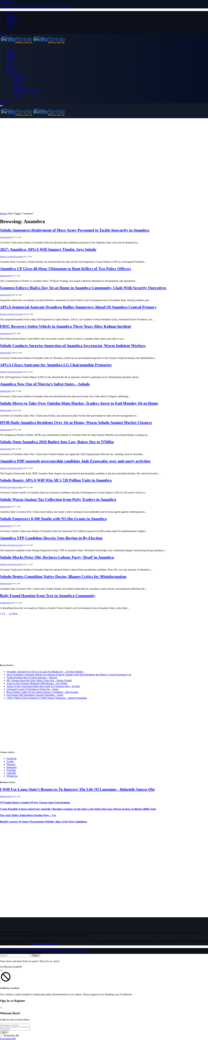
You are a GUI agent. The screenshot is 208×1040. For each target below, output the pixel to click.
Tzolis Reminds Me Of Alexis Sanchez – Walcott (31, 677)
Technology (12, 70)
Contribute (11, 18)
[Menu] (1, 105)
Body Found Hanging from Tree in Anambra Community (47, 596)
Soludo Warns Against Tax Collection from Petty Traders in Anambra (58, 499)
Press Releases (20, 87)
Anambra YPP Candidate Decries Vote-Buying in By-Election (51, 538)
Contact (10, 27)
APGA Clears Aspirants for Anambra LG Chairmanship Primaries (56, 365)
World (16, 93)
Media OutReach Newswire (27, 90)
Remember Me (11, 1035)
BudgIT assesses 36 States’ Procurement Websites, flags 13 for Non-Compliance (43, 821)
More (9, 73)
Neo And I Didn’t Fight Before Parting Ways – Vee (28, 815)
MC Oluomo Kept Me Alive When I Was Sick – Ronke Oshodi (39, 680)
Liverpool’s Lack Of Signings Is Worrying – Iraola (32, 689)
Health (16, 81)
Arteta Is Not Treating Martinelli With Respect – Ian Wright (36, 683)
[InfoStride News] (32, 44)
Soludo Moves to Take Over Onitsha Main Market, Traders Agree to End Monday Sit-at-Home (79, 403)
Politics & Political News (11, 256)
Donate (10, 21)
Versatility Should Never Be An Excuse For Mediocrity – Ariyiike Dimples (44, 671)
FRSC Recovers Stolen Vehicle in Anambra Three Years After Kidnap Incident (65, 326)
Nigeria (10, 61)
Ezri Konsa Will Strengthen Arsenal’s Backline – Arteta (34, 695)
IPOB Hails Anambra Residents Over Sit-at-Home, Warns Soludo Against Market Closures (76, 422)
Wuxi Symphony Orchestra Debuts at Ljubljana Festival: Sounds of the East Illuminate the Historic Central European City (68, 674)
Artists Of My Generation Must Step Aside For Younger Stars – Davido (43, 686)
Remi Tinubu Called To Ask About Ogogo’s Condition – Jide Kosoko (42, 692)
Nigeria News (5, 237)
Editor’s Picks (20, 79)
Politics (10, 64)
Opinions (17, 84)
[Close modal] (1, 970)
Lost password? (8, 1038)
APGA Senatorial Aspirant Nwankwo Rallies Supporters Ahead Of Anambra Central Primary (78, 307)
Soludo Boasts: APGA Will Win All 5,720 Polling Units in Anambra (56, 480)
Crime (9, 58)
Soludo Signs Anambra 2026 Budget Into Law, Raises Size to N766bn (57, 442)
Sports (9, 67)
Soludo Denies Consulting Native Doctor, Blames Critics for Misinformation (63, 576)
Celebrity (11, 55)
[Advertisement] (104, 142)
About (9, 12)
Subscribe (5, 102)
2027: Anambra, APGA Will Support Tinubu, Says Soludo (48, 249)
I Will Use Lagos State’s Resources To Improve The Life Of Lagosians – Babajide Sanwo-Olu (77, 789)
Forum (9, 24)
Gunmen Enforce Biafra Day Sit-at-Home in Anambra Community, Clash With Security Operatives (83, 288)
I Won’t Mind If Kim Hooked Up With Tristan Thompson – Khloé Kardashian (46, 698)
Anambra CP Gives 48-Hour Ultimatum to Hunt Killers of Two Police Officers (65, 269)
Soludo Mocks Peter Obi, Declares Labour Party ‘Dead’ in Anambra (57, 557)
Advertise (11, 15)
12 (10, 613)
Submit (35, 955)
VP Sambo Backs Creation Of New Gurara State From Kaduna (35, 802)
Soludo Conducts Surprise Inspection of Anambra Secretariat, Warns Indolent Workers (73, 345)
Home (9, 49)
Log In (4, 1032)
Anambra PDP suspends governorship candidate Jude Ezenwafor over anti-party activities (75, 461)
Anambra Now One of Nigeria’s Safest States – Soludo (45, 384)
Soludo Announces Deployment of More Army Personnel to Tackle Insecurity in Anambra (74, 230)
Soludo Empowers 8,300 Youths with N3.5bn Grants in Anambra (53, 519)
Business (11, 52)
